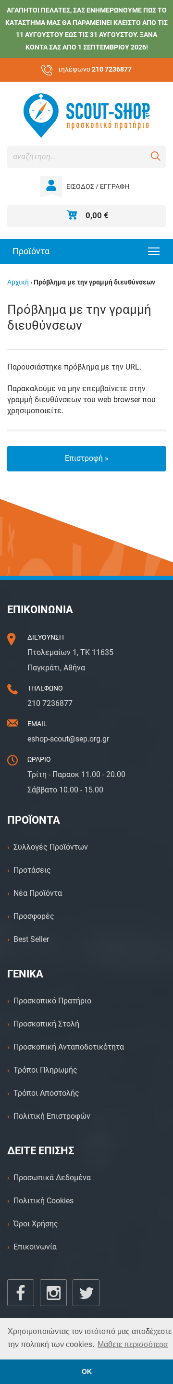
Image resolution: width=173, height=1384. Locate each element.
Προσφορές (33, 916)
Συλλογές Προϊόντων (50, 847)
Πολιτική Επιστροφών (51, 1116)
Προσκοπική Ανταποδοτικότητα (68, 1046)
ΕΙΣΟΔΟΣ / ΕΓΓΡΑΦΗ (97, 187)
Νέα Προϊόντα (37, 893)
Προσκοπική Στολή (46, 1023)
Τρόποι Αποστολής (46, 1093)
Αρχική (18, 282)
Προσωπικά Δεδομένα (52, 1177)
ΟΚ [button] (87, 1371)
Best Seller (31, 939)
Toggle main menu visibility (154, 251)
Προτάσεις (32, 870)
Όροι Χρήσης (35, 1223)
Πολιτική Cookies (43, 1200)
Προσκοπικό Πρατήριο (52, 1000)
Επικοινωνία (35, 1246)
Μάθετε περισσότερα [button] (133, 1344)
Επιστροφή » (87, 458)
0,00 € (97, 215)
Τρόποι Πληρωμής (45, 1070)
